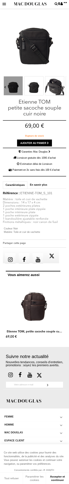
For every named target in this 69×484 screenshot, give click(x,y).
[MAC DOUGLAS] (24, 400)
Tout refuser (11, 478)
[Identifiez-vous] (61, 4)
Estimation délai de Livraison (36, 163)
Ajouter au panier (33, 143)
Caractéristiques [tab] (15, 185)
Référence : (11, 193)
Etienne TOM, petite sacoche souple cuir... (34, 331)
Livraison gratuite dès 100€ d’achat (36, 157)
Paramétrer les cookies (34, 478)
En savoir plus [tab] (38, 184)
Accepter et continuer (57, 478)
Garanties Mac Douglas (35, 151)
